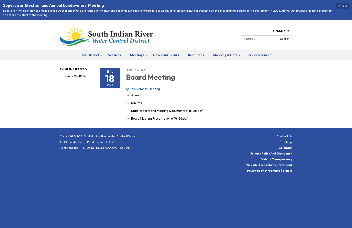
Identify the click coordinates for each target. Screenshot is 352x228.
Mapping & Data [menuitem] (225, 55)
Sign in (287, 170)
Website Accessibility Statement (269, 165)
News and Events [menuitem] (166, 55)
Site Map (286, 142)
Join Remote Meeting (145, 89)
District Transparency (276, 159)
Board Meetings (75, 75)
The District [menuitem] (90, 55)
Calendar (285, 148)
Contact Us (281, 31)
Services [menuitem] (114, 55)
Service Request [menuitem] (258, 55)
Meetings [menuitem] (137, 55)
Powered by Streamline (263, 170)
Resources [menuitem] (196, 55)
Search (284, 39)
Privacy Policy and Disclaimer (271, 153)
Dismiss (342, 5)
